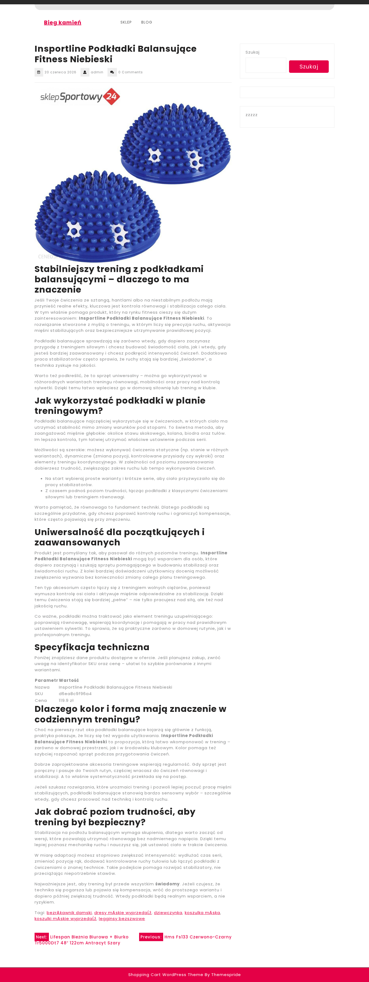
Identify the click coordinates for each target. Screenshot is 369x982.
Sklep (126, 22)
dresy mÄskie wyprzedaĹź (123, 912)
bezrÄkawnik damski (69, 912)
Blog (146, 22)
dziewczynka (168, 912)
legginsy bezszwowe (122, 918)
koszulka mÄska (202, 912)
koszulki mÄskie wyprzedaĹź (65, 918)
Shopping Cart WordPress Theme (165, 974)
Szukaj (253, 52)
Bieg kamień (62, 22)
